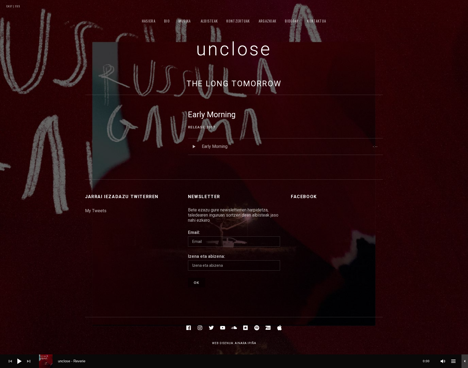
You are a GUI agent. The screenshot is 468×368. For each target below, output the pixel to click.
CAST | (10, 6)
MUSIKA (184, 21)
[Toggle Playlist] (453, 361)
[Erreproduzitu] (19, 361)
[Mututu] (443, 361)
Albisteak (209, 21)
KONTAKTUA (316, 21)
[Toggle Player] (464, 361)
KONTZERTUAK (238, 21)
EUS (17, 6)
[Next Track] (28, 361)
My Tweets (95, 210)
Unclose (234, 49)
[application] (234, 361)
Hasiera (148, 21)
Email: (194, 232)
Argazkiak (268, 21)
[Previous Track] (10, 361)
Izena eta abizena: (206, 256)
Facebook (304, 196)
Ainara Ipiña (245, 343)
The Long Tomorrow (234, 83)
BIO (167, 21)
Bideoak (291, 21)
